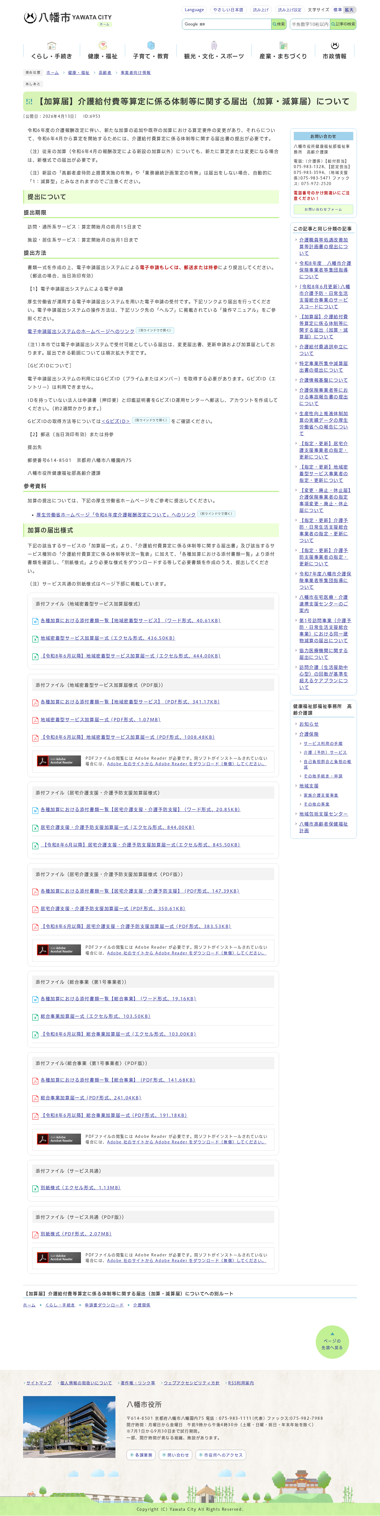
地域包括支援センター (323, 814)
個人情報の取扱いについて (86, 1383)
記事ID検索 (345, 24)
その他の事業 (317, 804)
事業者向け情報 (136, 73)
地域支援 (309, 786)
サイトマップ (39, 1383)
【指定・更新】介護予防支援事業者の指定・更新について (323, 557)
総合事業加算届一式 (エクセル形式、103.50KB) (96, 1016)
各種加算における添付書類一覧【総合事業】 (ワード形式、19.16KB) (119, 998)
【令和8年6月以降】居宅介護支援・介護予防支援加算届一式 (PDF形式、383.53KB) (136, 926)
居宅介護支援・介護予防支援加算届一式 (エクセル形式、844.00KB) (118, 827)
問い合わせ (178, 1455)
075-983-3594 (309, 172)
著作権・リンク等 (138, 1383)
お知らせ (309, 724)
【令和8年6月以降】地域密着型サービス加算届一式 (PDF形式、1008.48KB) (128, 737)
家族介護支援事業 (321, 795)
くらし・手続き (60, 1305)
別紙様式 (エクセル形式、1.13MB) (81, 1187)
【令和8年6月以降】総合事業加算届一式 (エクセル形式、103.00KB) (118, 1034)
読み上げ (261, 10)
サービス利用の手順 (323, 743)
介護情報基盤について (323, 380)
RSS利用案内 (241, 1383)
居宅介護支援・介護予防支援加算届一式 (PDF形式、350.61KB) (113, 908)
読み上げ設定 (290, 10)
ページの (332, 1344)
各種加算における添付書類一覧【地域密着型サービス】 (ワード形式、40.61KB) (131, 620)
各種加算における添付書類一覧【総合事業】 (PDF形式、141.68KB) (118, 1080)
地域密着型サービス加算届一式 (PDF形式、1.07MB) (101, 719)
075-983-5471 (315, 178)
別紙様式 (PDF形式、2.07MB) (76, 1234)
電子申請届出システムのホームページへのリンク (100, 331)
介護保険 (309, 734)
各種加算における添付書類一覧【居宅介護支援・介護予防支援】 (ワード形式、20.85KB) (141, 809)
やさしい (228, 10)
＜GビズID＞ (135, 421)
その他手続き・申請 (323, 776)
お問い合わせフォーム (323, 209)
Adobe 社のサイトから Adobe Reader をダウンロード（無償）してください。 (187, 764)
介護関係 (141, 1305)
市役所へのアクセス (223, 1455)
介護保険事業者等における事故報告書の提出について (323, 397)
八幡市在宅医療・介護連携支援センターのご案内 (323, 604)
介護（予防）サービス (325, 752)
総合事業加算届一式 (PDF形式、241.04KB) (91, 1098)
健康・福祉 (79, 73)
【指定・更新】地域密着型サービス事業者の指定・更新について (323, 474)
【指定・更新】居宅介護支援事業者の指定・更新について (323, 450)
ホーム (52, 73)
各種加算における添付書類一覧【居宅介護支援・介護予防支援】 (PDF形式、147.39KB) (140, 891)
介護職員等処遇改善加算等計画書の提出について (323, 246)
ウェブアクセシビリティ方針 (192, 1383)
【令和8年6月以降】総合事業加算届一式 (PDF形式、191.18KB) (114, 1115)
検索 (281, 24)
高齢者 (105, 73)
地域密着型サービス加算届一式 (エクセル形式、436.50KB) (108, 638)
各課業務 (143, 1455)
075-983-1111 (235, 1418)
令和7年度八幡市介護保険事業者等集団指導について (325, 580)
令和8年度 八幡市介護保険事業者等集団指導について (325, 270)
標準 (338, 10)
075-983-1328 (309, 167)
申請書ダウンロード (104, 1305)
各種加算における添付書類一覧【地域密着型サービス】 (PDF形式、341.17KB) (130, 702)
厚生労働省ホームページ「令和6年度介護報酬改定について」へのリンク (135, 515)
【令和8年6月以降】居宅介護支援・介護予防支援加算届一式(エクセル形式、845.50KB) (141, 845)
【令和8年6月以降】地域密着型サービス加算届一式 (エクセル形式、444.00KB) (131, 656)
